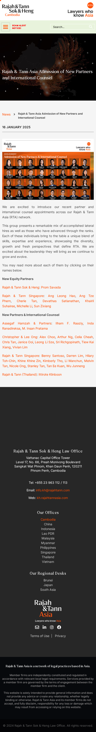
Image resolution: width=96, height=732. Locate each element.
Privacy (60, 636)
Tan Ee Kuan (55, 366)
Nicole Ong (17, 366)
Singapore (48, 552)
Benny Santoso (53, 356)
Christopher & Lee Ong (19, 337)
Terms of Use (39, 636)
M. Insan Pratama (35, 328)
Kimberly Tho (53, 361)
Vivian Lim (20, 347)
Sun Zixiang (42, 306)
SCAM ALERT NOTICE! (19, 26)
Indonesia (48, 529)
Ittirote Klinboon (50, 374)
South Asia (48, 589)
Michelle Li (24, 306)
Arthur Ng (65, 337)
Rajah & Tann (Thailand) (19, 374)
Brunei (48, 580)
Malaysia (48, 538)
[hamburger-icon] (5, 27)
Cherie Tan (27, 301)
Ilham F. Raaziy (69, 323)
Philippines (48, 547)
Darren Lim (75, 356)
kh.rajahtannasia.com (52, 498)
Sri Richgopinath (68, 342)
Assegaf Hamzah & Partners (26, 323)
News (6, 114)
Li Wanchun (73, 361)
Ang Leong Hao (61, 296)
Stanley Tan (36, 366)
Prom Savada (51, 287)
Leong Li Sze (44, 342)
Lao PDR (48, 533)
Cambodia (48, 519)
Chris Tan (9, 342)
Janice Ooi (25, 342)
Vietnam (48, 562)
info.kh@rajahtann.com (53, 490)
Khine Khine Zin (29, 361)
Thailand (48, 557)
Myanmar (48, 543)
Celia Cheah (84, 337)
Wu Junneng (75, 366)
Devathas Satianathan (61, 301)
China (48, 524)
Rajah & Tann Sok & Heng (20, 287)
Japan (48, 585)
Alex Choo (47, 337)
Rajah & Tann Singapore (23, 296)
